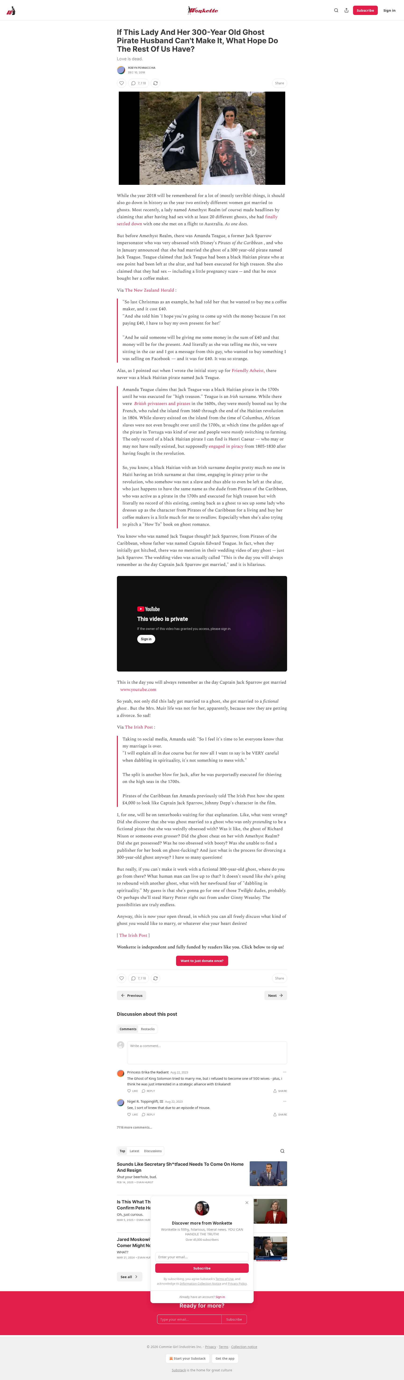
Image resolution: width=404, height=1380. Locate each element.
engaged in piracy (226, 446)
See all (126, 1276)
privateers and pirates (168, 403)
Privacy (210, 1346)
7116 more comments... (134, 1127)
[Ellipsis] (285, 1072)
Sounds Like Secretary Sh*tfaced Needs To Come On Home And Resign (180, 1167)
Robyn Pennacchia (141, 67)
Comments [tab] (128, 1029)
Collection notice (244, 1346)
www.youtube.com (138, 689)
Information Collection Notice (200, 1283)
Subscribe (365, 10)
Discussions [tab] (153, 1151)
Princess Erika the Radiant (148, 1072)
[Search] (336, 10)
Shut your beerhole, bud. (137, 1176)
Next (272, 995)
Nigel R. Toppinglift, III (145, 1101)
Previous (134, 995)
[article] (202, 1176)
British (140, 403)
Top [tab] (122, 1151)
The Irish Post (139, 727)
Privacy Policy (237, 1283)
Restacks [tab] (148, 1029)
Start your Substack (190, 1358)
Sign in (389, 10)
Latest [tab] (134, 1151)
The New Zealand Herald (149, 290)
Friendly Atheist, (248, 370)
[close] (247, 1202)
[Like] (121, 83)
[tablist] (137, 1029)
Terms (223, 1346)
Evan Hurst (145, 1182)
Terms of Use (225, 1279)
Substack (179, 1370)
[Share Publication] (346, 10)
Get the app (225, 1358)
